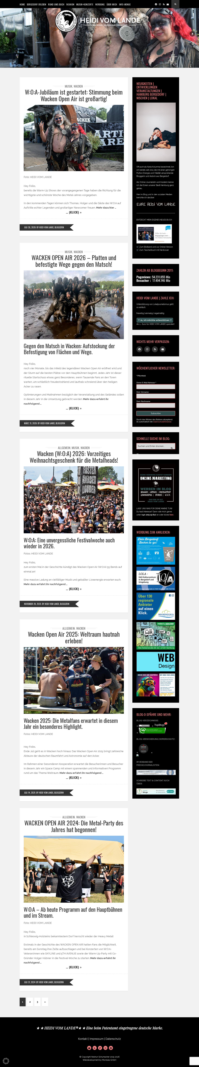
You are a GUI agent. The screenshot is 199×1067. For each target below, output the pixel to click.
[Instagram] (160, 4)
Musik (68, 86)
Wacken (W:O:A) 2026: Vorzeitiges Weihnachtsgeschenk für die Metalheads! (74, 456)
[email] (167, 4)
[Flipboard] (100, 1048)
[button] (6, 1061)
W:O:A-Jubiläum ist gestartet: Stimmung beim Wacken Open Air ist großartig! (74, 95)
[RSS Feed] (95, 1048)
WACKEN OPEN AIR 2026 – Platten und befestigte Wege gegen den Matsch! (74, 260)
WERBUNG (100, 4)
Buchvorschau (159, 241)
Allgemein (64, 447)
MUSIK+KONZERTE (84, 4)
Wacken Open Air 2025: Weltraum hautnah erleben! (74, 637)
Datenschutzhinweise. (162, 422)
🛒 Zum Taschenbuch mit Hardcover (152, 250)
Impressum (96, 1038)
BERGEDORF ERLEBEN (36, 4)
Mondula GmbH (109, 1060)
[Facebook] (156, 4)
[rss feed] (164, 4)
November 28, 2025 (32, 604)
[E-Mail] (89, 1048)
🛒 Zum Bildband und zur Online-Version (154, 247)
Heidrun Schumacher (100, 1057)
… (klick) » (74, 212)
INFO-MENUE (125, 4)
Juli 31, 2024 (29, 982)
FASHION (70, 4)
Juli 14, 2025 (29, 792)
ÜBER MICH (112, 4)
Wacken (78, 86)
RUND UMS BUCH (56, 4)
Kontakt (83, 1038)
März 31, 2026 (30, 423)
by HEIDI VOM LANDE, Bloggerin (50, 227)
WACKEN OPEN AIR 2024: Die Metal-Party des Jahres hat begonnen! (73, 826)
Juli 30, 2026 (30, 227)
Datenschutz (113, 1038)
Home (22, 4)
